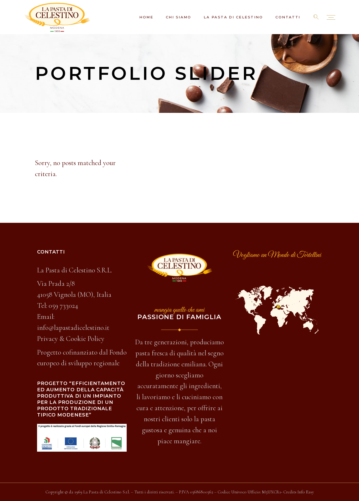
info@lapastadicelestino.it (73, 327)
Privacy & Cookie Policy (70, 338)
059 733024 (63, 305)
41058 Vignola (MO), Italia (74, 294)
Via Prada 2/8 (56, 283)
